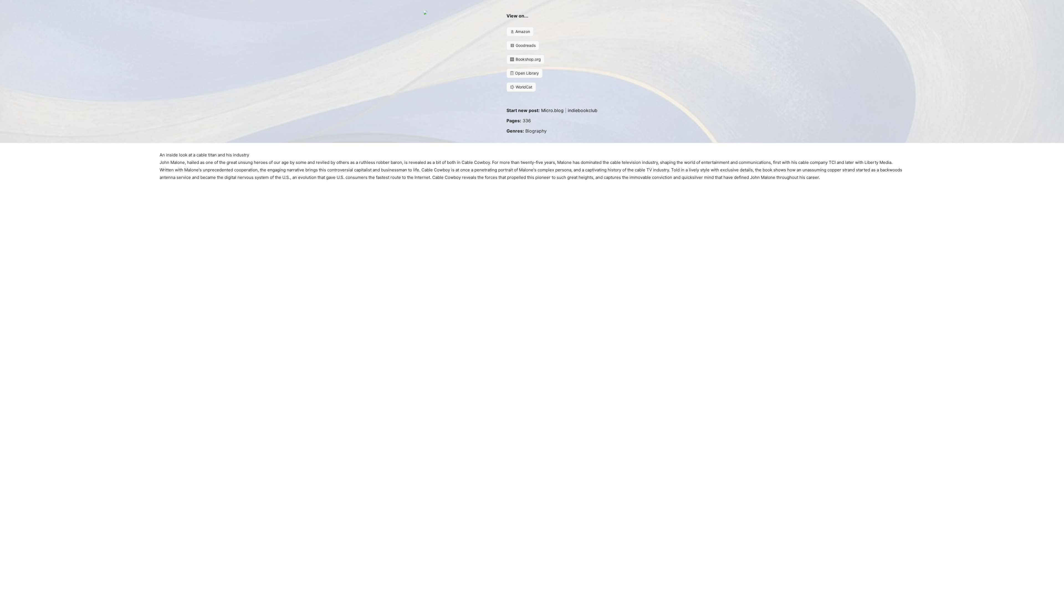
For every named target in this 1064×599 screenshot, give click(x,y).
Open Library (526, 73)
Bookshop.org (528, 59)
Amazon (522, 31)
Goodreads (525, 45)
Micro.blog (552, 110)
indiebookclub (582, 110)
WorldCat (523, 87)
